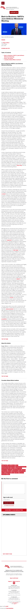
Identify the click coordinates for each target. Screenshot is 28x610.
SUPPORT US (14, 12)
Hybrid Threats (19, 468)
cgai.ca (15, 603)
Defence (13, 465)
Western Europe (15, 471)
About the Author (8, 58)
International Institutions (21, 466)
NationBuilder (9, 608)
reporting (19, 165)
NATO (17, 465)
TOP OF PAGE (4, 339)
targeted (8, 240)
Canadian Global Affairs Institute (12, 59)
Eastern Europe (22, 471)
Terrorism (10, 469)
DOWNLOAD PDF (5, 48)
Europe (9, 471)
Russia (3, 472)
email (6, 606)
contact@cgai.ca (15, 602)
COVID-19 (17, 472)
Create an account (10, 505)
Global (12, 472)
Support (10, 581)
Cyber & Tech (4, 469)
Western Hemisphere (17, 469)
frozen (11, 297)
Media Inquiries (16, 581)
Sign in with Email (14, 578)
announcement (10, 309)
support (18, 279)
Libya (9, 474)
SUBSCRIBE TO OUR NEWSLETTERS (14, 510)
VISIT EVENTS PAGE (7, 554)
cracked (3, 194)
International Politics (6, 468)
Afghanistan (8, 472)
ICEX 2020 (15, 250)
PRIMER (3, 40)
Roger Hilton (6, 42)
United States (4, 471)
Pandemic (22, 472)
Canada (23, 469)
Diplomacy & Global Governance (8, 466)
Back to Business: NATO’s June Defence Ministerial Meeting (14, 56)
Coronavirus (4, 474)
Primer (9, 465)
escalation (4, 319)
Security (13, 468)
